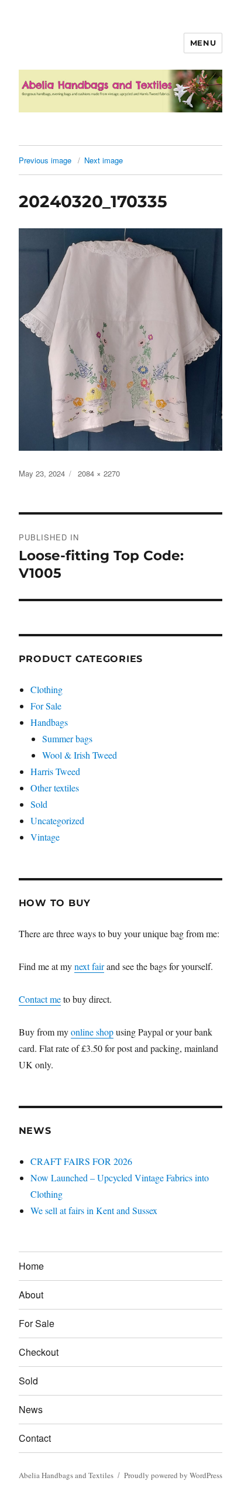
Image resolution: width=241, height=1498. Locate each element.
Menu (203, 42)
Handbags (49, 722)
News (31, 1409)
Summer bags (67, 738)
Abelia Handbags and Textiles (66, 1475)
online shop (92, 1032)
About (31, 1294)
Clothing (46, 689)
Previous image (45, 160)
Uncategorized (57, 820)
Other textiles (54, 787)
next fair (89, 966)
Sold (38, 804)
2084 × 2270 (99, 473)
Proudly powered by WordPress (173, 1475)
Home (31, 1266)
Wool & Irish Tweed (79, 755)
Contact (35, 1438)
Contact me (40, 999)
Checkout (38, 1352)
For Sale (45, 706)
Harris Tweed (55, 771)
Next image (103, 160)
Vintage (45, 837)
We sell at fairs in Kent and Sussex (93, 1210)
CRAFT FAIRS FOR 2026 (81, 1161)
